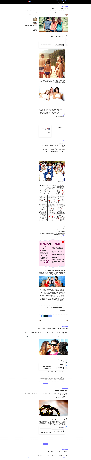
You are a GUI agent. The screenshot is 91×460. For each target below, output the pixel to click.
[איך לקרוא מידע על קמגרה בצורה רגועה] (35, 19)
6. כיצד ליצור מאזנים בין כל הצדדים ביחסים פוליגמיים (46, 433)
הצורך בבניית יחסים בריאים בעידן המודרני (46, 368)
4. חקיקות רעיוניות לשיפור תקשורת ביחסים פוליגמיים (46, 429)
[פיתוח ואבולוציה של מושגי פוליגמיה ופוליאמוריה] (48, 129)
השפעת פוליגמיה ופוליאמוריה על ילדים (59, 368)
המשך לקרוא (45, 383)
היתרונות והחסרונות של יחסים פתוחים (59, 45)
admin (64, 335)
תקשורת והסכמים (31, 19)
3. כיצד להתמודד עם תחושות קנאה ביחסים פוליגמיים (59, 431)
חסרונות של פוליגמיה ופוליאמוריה (59, 367)
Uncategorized (35, 27)
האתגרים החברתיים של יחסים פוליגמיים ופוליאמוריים (46, 366)
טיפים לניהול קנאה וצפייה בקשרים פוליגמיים (46, 44)
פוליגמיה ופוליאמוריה (64, 6)
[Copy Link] (26, 14)
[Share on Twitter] (27, 14)
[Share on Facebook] (28, 14)
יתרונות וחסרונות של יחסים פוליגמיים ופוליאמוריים (45, 133)
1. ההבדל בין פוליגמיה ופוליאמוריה (59, 44)
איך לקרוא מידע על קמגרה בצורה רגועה (28, 18)
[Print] (25, 14)
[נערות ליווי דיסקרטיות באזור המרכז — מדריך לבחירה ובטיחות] (35, 23)
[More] (23, 14)
